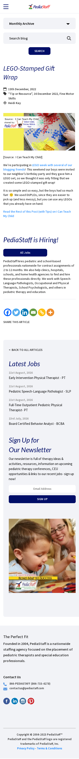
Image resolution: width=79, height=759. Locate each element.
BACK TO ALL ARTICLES (27, 350)
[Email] (33, 312)
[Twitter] (16, 312)
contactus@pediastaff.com (26, 688)
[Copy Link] (42, 312)
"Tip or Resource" (20, 94)
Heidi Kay (14, 103)
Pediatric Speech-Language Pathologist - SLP (40, 391)
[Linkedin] (25, 312)
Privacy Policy (25, 748)
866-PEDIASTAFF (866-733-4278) (29, 683)
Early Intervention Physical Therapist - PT (37, 378)
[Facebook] (7, 312)
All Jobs (25, 252)
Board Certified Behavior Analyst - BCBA (36, 424)
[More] (50, 312)
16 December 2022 (46, 94)
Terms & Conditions (49, 748)
